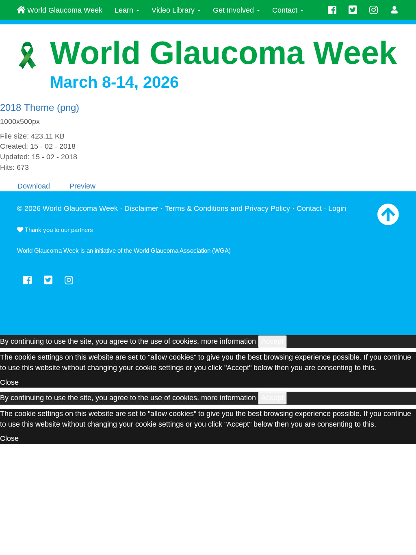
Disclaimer (141, 208)
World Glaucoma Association (172, 250)
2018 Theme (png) (39, 107)
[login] (394, 10)
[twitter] (352, 10)
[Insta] (373, 10)
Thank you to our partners (58, 229)
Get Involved (234, 10)
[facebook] (332, 10)
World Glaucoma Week (63, 10)
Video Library (174, 10)
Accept (272, 341)
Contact (285, 10)
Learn (125, 10)
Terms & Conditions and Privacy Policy (227, 208)
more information (228, 341)
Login (337, 208)
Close (9, 382)
